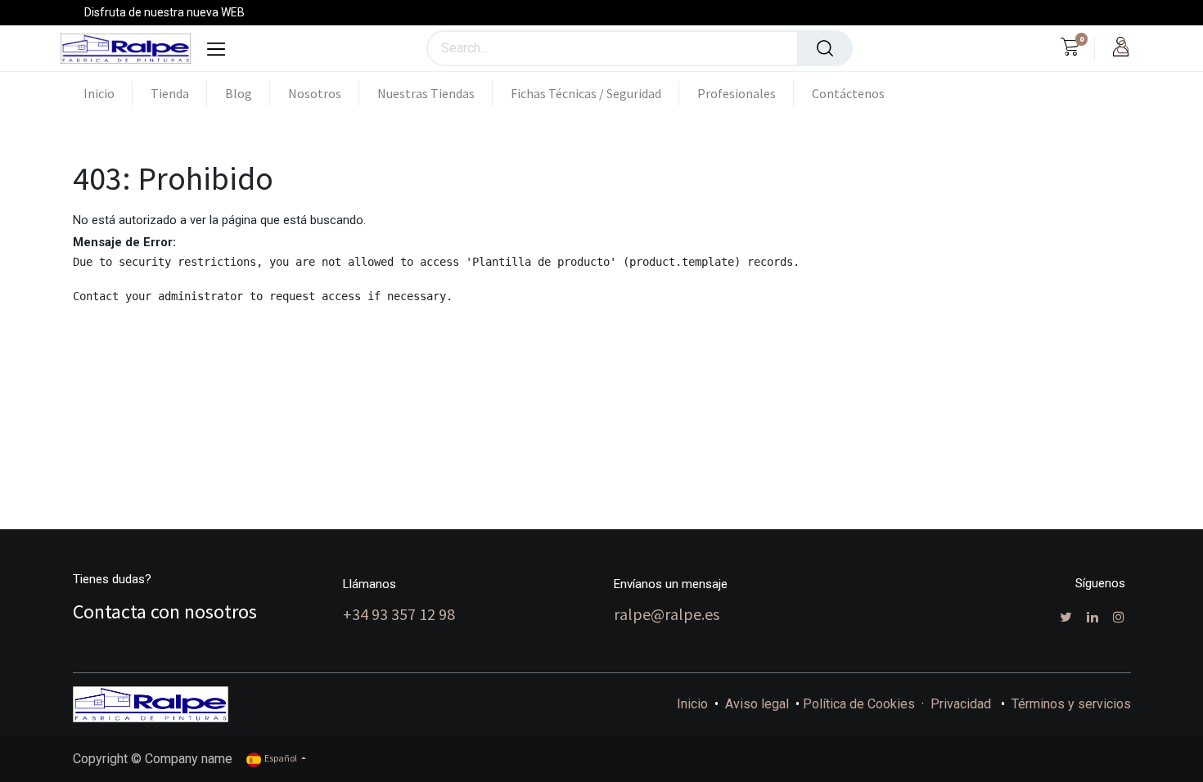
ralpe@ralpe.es (666, 614)
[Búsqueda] (825, 48)
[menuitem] (108, 93)
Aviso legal (757, 704)
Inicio (692, 704)
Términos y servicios (1071, 704)
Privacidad (960, 704)
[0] (1070, 49)
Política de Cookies (859, 704)
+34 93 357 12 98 (399, 614)
